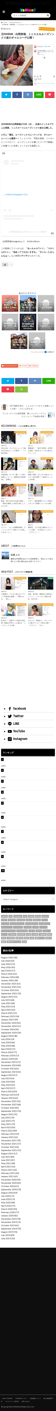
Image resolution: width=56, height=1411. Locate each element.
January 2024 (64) (9, 1058)
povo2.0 (45, 916)
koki (25, 916)
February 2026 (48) (10, 977)
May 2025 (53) (8, 1006)
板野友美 (19, 938)
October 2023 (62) (10, 1068)
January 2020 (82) (9, 1215)
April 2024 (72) (8, 1049)
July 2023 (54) (7, 1078)
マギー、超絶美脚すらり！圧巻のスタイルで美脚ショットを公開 (40, 502)
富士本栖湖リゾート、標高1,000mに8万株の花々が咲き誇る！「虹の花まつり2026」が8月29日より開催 (30, 820)
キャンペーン (7, 927)
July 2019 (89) (7, 1235)
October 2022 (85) (10, 1107)
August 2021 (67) (9, 1153)
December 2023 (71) (11, 1062)
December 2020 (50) (11, 1179)
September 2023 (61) (11, 1071)
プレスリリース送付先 (12, 1401)
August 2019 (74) (9, 1232)
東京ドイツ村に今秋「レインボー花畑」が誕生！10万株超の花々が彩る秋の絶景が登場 (29, 783)
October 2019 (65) (10, 1225)
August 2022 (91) (9, 1114)
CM (10, 916)
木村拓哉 (10, 938)
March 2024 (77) (9, 1052)
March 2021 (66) (9, 1169)
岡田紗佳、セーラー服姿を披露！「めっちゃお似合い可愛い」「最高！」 (29, 761)
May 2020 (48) (8, 1202)
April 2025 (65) (8, 1009)
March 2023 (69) (9, 1091)
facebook (19, 708)
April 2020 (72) (8, 1205)
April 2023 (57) (8, 1088)
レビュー (46, 931)
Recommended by (37, 352)
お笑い (28, 920)
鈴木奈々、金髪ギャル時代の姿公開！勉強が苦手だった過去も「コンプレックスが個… (13, 622)
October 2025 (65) (10, 990)
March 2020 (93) (9, 1209)
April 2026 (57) (8, 970)
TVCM (4, 920)
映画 (3, 938)
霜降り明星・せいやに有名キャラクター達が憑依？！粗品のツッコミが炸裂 (40, 477)
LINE (16, 724)
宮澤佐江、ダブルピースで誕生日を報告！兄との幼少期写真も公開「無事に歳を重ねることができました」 (29, 859)
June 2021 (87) (8, 1160)
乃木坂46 (12, 934)
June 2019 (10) (8, 1238)
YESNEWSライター (21, 1398)
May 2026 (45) (8, 967)
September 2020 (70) (11, 1189)
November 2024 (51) (11, 1026)
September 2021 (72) (11, 1150)
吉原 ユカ (15, 554)
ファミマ (43, 927)
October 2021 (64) (10, 1147)
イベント (5, 924)
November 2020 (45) (11, 1183)
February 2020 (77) (10, 1212)
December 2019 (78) (11, 1218)
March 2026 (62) (9, 973)
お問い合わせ (25, 1401)
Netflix (31, 916)
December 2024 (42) (11, 1022)
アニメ (44, 920)
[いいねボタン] (4, 265)
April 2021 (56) (8, 1166)
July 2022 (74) (7, 1117)
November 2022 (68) (11, 1104)
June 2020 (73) (8, 1199)
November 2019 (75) (11, 1222)
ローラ (4, 934)
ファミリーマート (8, 931)
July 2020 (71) (7, 1196)
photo (38, 916)
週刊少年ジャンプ (13, 942)
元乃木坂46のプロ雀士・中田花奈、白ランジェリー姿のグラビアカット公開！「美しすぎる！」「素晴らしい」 (29, 874)
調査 (3, 942)
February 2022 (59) (10, 1134)
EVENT (9, 787)
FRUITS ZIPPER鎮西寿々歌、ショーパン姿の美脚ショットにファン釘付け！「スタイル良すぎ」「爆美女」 (29, 806)
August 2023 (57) (9, 1075)
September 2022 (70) (11, 1111)
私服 (32, 938)
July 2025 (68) (7, 1000)
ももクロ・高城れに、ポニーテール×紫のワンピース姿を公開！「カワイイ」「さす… (40, 622)
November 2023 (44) (11, 1065)
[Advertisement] (28, 113)
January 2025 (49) (9, 1019)
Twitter (18, 716)
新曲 (49, 934)
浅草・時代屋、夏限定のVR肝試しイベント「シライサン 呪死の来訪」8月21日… (40, 596)
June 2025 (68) (8, 1003)
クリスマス (18, 927)
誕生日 (48, 938)
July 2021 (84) (7, 1156)
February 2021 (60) (10, 1173)
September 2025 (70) (11, 993)
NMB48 (24, 366)
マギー (31, 931)
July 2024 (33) (7, 1039)
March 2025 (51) (9, 1013)
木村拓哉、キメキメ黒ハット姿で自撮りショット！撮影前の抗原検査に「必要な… (13, 477)
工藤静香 (42, 934)
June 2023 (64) (8, 1081)
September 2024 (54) (11, 1032)
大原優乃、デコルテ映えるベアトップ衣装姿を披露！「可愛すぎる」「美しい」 (13, 596)
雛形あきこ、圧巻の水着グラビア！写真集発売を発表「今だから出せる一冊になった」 (29, 772)
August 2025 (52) (9, 996)
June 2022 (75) (8, 1120)
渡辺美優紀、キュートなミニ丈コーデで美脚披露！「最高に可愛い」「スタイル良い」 (28, 833)
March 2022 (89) (9, 1130)
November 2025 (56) (11, 987)
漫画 (26, 938)
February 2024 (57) (10, 1055)
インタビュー (44, 924)
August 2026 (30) (9, 957)
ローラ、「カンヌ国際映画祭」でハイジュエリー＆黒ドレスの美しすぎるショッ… (13, 529)
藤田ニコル (40, 938)
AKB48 (4, 916)
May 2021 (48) (8, 1163)
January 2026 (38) (9, 980)
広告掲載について (35, 1398)
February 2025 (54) (10, 1016)
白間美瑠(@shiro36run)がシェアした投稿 (26, 232)
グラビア (27, 927)
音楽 (24, 942)
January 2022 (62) (9, 1137)
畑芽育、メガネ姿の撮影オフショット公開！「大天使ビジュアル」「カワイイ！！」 (40, 529)
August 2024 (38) (9, 1036)
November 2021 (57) (11, 1143)
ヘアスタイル (22, 931)
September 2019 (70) (11, 1228)
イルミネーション (17, 924)
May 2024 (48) (8, 1045)
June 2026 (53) (8, 964)
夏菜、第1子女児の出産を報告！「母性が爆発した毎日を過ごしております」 (13, 503)
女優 (28, 934)
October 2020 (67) (10, 1186)
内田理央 (21, 934)
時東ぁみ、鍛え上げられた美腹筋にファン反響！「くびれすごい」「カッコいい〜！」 (29, 794)
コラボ (35, 927)
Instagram (20, 739)
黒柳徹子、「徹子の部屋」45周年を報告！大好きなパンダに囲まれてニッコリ (40, 450)
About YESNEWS (7, 1398)
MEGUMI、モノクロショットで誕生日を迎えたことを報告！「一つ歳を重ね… (13, 450)
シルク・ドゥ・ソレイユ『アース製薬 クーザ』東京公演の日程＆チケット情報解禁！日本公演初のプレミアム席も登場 (29, 845)
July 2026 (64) (7, 960)
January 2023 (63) (9, 1098)
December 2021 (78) (11, 1140)
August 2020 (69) (9, 1192)
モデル (38, 931)
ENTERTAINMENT (10, 366)
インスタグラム (31, 924)
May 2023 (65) (8, 1085)
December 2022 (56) (11, 1101)
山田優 (34, 934)
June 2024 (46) (8, 1042)
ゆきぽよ (36, 920)
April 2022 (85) (8, 1127)
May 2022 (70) (8, 1124)
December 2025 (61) (11, 983)
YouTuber (20, 920)
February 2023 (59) (10, 1094)
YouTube (19, 731)
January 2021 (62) (9, 1176)
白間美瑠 (34, 366)
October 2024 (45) (10, 1029)
